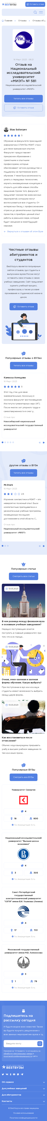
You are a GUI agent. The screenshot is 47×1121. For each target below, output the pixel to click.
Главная (8, 20)
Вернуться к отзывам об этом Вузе (25, 231)
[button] (2, 442)
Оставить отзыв (37, 4)
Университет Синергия (23, 790)
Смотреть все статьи (23, 576)
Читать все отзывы (23, 98)
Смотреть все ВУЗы (23, 777)
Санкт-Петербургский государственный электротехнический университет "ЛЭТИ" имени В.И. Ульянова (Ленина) (23, 897)
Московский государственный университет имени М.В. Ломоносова (23, 951)
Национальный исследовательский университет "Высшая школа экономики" (23, 841)
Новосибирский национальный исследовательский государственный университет (23, 425)
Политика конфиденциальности (23, 1118)
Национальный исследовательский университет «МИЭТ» (22, 531)
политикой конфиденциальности (18, 1056)
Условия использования (23, 1113)
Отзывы (22, 20)
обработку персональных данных (18, 1054)
